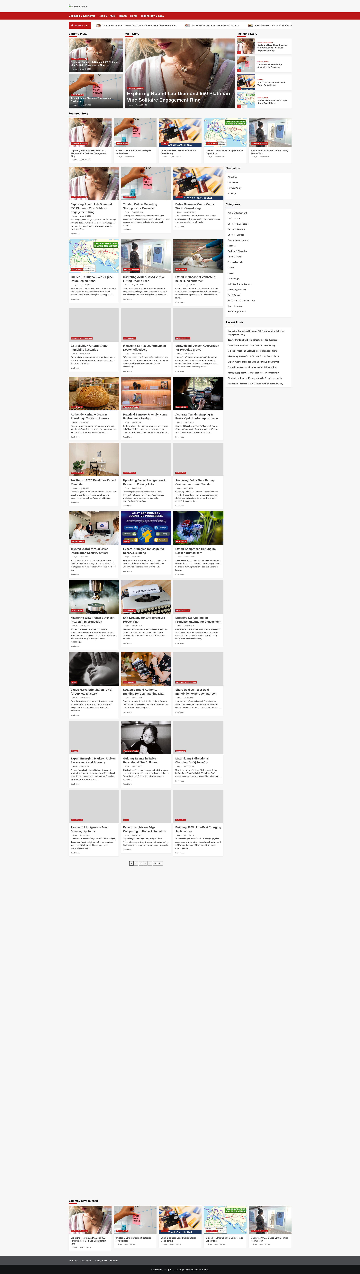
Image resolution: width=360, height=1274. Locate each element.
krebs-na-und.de (233, 1014)
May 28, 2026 (189, 766)
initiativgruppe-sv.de (235, 744)
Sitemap (232, 193)
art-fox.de (230, 589)
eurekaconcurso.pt (234, 444)
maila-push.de (232, 592)
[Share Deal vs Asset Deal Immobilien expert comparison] (198, 669)
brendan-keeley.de (234, 548)
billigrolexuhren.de (234, 875)
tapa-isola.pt (232, 457)
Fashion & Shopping (135, 88)
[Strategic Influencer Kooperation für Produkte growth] (198, 325)
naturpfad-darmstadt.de (237, 551)
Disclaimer (233, 182)
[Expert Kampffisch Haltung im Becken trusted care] (198, 528)
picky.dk (229, 504)
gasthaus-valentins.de (236, 825)
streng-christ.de (233, 828)
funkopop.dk (231, 508)
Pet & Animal (181, 269)
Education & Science (238, 240)
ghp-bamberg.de (233, 794)
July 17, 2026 (189, 422)
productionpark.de (234, 643)
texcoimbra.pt (232, 477)
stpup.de (230, 1044)
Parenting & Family (131, 407)
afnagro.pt (231, 420)
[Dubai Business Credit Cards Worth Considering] (246, 82)
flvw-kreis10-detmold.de (237, 899)
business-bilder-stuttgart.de (239, 1128)
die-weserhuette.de (235, 990)
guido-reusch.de (233, 977)
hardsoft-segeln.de (235, 629)
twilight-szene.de (234, 872)
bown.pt (229, 447)
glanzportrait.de (233, 923)
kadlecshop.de (232, 595)
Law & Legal (233, 278)
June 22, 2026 (137, 625)
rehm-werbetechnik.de (236, 670)
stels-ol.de (231, 997)
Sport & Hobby (181, 407)
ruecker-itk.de (232, 869)
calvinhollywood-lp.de (236, 980)
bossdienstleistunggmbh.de (238, 538)
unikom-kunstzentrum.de (237, 737)
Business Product (182, 338)
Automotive (180, 473)
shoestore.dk (232, 491)
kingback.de (231, 717)
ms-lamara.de (232, 602)
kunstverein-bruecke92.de (238, 909)
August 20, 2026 (141, 105)
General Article (77, 95)
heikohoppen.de (233, 713)
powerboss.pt (232, 417)
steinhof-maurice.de (235, 764)
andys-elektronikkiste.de (237, 531)
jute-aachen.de (232, 970)
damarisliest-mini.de (235, 798)
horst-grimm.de (233, 659)
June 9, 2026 (188, 697)
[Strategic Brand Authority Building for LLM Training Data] (146, 669)
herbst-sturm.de (233, 1165)
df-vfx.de (230, 1017)
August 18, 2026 (175, 157)
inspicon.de (231, 1172)
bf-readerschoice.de (235, 1007)
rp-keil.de (230, 568)
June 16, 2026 (84, 697)
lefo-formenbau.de (234, 545)
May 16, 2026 (189, 835)
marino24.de (231, 821)
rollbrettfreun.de (233, 946)
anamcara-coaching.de (236, 859)
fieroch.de (230, 646)
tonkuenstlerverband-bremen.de (241, 1162)
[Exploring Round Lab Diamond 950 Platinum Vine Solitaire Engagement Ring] (180, 73)
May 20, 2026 (136, 835)
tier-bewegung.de (234, 747)
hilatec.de (230, 575)
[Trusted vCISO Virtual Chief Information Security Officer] (94, 528)
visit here (259, 402)
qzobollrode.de (233, 1179)
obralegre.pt (231, 471)
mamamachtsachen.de (236, 865)
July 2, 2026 (136, 557)
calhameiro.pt (232, 460)
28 (155, 863)
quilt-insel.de (232, 690)
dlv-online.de (232, 818)
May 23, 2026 (84, 835)
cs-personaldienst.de (235, 703)
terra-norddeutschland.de (238, 1020)
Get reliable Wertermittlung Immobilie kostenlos (252, 367)
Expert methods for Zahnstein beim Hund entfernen (254, 361)
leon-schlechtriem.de (235, 720)
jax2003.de (231, 771)
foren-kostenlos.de (235, 1010)
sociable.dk (231, 494)
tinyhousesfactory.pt (235, 454)
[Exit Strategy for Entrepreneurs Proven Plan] (146, 597)
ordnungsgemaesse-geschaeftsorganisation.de (248, 781)
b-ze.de (229, 933)
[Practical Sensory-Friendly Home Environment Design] (146, 393)
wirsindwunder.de (234, 582)
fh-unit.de (230, 555)
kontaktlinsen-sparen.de (237, 987)
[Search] (290, 15)
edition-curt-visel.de (235, 612)
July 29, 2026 (189, 353)
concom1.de (231, 1105)
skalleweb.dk (231, 498)
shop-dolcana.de (233, 1108)
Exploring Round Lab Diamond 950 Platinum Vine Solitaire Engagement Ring (139, 25)
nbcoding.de (231, 579)
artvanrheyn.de (233, 751)
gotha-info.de (232, 1145)
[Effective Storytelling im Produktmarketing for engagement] (198, 597)
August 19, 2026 (85, 105)
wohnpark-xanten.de (235, 680)
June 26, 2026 (84, 625)
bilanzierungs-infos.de (236, 757)
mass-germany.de (234, 636)
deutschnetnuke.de (234, 963)
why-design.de (232, 693)
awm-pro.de (231, 562)
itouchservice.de (233, 1122)
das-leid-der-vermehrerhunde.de (241, 906)
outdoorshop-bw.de (235, 697)
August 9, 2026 (189, 285)
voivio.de (230, 943)
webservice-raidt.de (235, 1047)
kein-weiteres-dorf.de (236, 953)
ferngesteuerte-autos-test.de (240, 845)
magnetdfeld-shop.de (236, 585)
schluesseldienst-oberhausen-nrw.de (243, 896)
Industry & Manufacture (240, 284)
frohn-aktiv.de (232, 622)
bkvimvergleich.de (234, 653)
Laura (131, 105)
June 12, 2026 (137, 697)
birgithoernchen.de (234, 710)
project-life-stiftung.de (237, 1169)
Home (133, 15)
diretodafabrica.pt (234, 450)
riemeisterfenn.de (234, 902)
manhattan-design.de (235, 1091)
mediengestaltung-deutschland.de (241, 528)
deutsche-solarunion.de (237, 525)
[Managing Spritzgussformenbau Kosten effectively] (146, 325)
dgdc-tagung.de (233, 848)
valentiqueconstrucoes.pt (237, 474)
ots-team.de (231, 768)
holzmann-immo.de (234, 1176)
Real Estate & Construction (82, 338)
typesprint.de (232, 929)
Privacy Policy (234, 188)
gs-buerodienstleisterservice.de (241, 676)
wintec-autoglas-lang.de (237, 626)
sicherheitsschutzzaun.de (237, 633)
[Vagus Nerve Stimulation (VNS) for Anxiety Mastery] (94, 669)
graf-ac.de (230, 521)
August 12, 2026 (265, 157)
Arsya (75, 105)
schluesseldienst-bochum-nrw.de (241, 805)
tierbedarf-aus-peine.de (237, 967)
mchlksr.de (230, 734)
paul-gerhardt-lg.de (235, 1112)
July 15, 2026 (84, 488)
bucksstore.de (232, 761)
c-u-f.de (229, 1155)
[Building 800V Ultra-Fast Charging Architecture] (198, 806)
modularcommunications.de (238, 778)
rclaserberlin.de (233, 558)
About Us (232, 177)
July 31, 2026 (136, 353)
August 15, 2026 (220, 157)
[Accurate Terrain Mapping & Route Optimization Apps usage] (198, 393)
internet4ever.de (233, 1031)
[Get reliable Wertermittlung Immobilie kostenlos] (94, 325)
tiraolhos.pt (231, 518)
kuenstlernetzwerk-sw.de (237, 791)
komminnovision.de (234, 730)
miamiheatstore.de (234, 835)
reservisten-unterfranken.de (239, 572)
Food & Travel (107, 15)
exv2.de (229, 885)
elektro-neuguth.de (235, 1098)
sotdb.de (230, 619)
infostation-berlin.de (235, 727)
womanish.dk (232, 484)
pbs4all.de (230, 808)
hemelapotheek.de (234, 707)
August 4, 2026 (85, 353)
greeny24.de (232, 606)
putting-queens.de (234, 700)
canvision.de (231, 599)
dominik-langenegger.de (237, 815)
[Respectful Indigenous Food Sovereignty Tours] (94, 806)
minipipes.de (231, 811)
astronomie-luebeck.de (236, 936)
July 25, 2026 (84, 422)
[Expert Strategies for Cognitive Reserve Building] (146, 528)
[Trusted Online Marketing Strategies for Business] (246, 64)
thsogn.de (230, 1115)
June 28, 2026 (189, 557)
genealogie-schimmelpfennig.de (240, 1024)
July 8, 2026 (188, 488)
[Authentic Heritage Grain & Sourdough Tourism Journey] (94, 393)
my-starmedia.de (233, 879)
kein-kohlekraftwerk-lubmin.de (240, 950)
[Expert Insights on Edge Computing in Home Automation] (146, 806)
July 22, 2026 (136, 422)
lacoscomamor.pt (233, 440)
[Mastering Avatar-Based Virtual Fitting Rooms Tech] (270, 132)
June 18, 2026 (189, 625)
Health (123, 15)
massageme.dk (232, 511)
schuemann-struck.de (235, 1027)
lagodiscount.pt (233, 437)
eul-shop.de (231, 1081)
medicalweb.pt (232, 433)
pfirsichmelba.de (233, 1088)
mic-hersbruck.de (233, 832)
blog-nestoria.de (233, 609)
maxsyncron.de (233, 960)
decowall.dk (231, 514)
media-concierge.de (235, 1159)
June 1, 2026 (136, 766)
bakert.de (230, 666)
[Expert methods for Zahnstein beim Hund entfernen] (198, 256)
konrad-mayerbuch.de (236, 801)
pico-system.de (233, 912)
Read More (75, 234)
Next (160, 863)
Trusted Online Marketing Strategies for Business (215, 25)
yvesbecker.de (232, 916)
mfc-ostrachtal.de (234, 1064)
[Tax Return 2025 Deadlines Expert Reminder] (94, 459)
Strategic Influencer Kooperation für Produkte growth (255, 378)
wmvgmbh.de (232, 1101)
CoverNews (189, 1269)
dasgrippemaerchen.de (236, 1095)
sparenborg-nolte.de (235, 741)
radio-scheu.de (232, 649)
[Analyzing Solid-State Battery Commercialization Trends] (198, 459)
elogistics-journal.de (235, 889)
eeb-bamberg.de (233, 1034)
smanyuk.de (231, 616)
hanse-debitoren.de (235, 656)
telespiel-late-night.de (236, 1054)
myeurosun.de (232, 541)
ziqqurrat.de (231, 535)
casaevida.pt (231, 464)
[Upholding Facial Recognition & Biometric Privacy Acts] (146, 459)
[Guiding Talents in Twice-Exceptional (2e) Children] (146, 737)
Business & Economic (82, 15)
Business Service (78, 541)
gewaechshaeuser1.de (236, 683)
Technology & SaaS (152, 15)
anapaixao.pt (232, 427)
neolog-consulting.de (236, 852)
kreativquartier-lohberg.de (238, 1085)
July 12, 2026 (136, 488)
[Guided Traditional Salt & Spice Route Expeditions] (246, 100)
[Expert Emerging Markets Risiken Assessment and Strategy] (94, 737)
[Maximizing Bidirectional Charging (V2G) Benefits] (198, 737)
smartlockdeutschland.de (237, 842)
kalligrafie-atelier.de (235, 1192)
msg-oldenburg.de (234, 1074)
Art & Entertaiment (237, 213)
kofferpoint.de (232, 994)
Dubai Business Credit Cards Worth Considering (276, 25)
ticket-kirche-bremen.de (237, 919)
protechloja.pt (232, 430)
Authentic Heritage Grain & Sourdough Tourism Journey (255, 383)
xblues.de (230, 1132)
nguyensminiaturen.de (236, 1068)
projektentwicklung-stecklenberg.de (242, 774)
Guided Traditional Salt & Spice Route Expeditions (252, 350)
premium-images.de (235, 754)
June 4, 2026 (84, 766)
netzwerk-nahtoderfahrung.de (240, 892)
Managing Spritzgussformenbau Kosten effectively (253, 372)
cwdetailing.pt (232, 467)
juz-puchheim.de (233, 882)
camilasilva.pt (232, 423)
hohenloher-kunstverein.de (238, 1004)
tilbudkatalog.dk (233, 481)
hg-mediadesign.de (234, 663)
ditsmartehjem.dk (234, 501)
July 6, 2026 (84, 557)
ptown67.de (231, 956)
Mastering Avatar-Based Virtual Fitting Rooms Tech (253, 356)
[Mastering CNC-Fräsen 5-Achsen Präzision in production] (94, 597)
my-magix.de (232, 639)
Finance (260, 79)
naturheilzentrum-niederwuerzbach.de (243, 973)
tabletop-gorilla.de (234, 855)
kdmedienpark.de (233, 686)
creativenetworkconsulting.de (240, 673)
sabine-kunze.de (233, 1071)
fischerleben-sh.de (234, 788)
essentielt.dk (232, 487)
